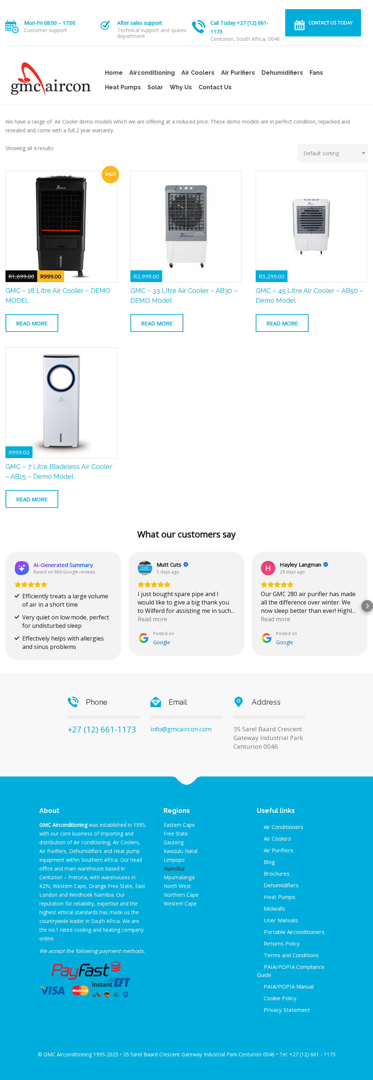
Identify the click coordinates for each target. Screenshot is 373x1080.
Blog (269, 861)
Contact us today (331, 22)
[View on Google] (145, 568)
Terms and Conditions (291, 955)
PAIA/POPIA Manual (289, 986)
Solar (155, 87)
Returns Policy (282, 943)
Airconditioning (152, 72)
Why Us (181, 87)
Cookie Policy (280, 998)
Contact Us (215, 87)
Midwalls (274, 908)
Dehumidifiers (282, 72)
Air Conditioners (283, 826)
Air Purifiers (238, 72)
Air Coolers (198, 72)
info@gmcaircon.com (181, 729)
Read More (32, 323)
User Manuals (281, 920)
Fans (316, 72)
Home (114, 72)
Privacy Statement (287, 1009)
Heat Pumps (123, 87)
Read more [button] (152, 619)
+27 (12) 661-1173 (102, 729)
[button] (6, 606)
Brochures (277, 873)
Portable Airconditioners (294, 931)
